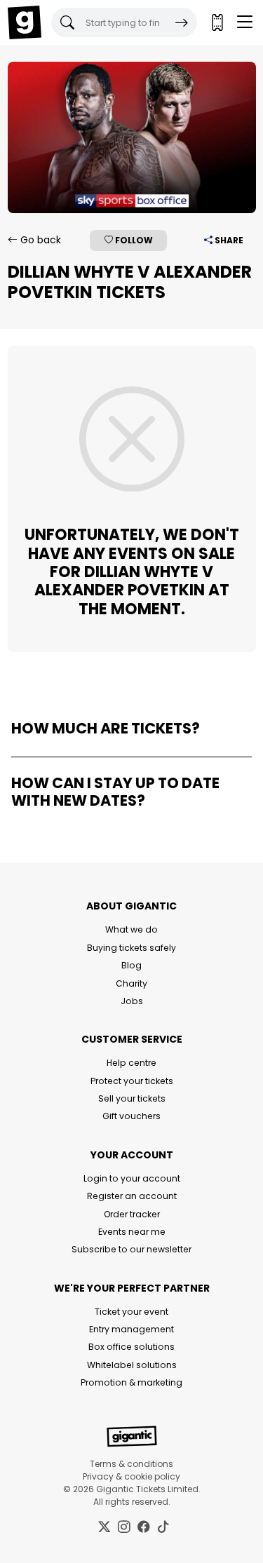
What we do (131, 929)
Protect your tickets (131, 1081)
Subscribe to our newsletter (131, 1249)
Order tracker (132, 1214)
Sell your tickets (132, 1098)
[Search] (181, 22)
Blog (131, 965)
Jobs (132, 1001)
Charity (131, 983)
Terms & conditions (131, 1464)
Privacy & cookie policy (131, 1476)
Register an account (132, 1196)
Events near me (132, 1232)
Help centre (131, 1063)
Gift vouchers (131, 1116)
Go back (39, 240)
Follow (133, 240)
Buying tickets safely (131, 948)
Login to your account (131, 1178)
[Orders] (216, 22)
